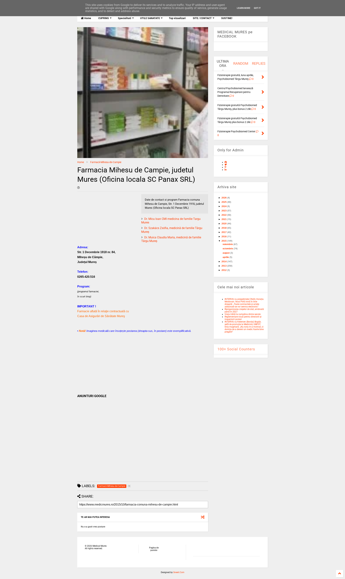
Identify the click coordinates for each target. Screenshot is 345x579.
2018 (224, 228)
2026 (224, 197)
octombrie (228, 248)
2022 (224, 215)
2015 (224, 241)
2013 (224, 266)
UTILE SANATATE (150, 18)
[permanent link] (78, 187)
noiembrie (228, 244)
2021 (224, 219)
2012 (224, 270)
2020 (224, 223)
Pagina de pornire (154, 548)
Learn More (243, 8)
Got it (257, 8)
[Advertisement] (142, 363)
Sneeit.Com (178, 572)
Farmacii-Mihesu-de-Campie (105, 162)
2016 (224, 236)
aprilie (226, 257)
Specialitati (124, 18)
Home (87, 18)
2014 (224, 261)
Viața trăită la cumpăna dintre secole (243, 314)
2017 (224, 232)
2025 (224, 202)
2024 (224, 206)
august (226, 253)
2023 (224, 210)
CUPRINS (103, 18)
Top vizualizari (177, 18)
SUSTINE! (226, 18)
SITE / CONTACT (202, 18)
